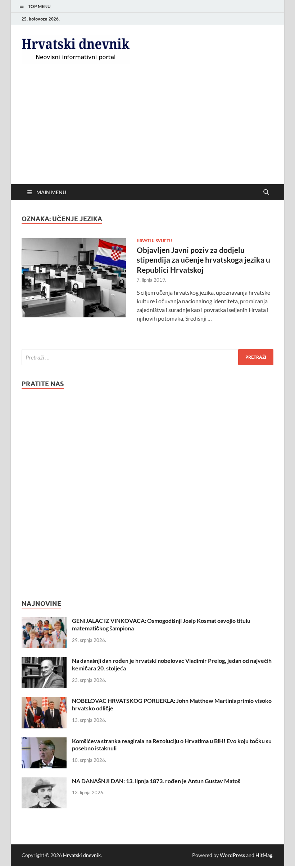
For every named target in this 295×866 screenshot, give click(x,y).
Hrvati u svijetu (154, 240)
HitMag (263, 855)
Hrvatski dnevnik (82, 855)
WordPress (232, 855)
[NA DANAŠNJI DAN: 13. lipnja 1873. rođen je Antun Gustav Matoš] (44, 781)
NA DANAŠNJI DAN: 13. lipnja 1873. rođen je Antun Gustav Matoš (156, 780)
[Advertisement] (147, 130)
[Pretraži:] (147, 357)
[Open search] (266, 192)
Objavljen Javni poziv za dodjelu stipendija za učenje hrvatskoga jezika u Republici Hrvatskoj (203, 259)
